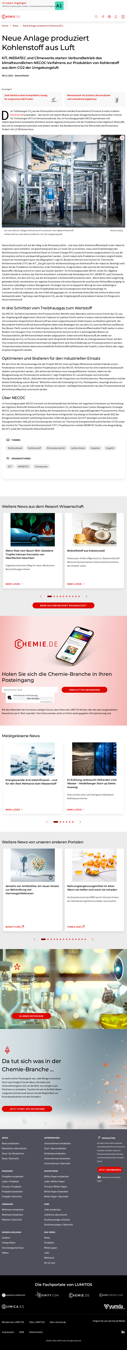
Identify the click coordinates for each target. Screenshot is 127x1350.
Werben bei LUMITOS (13, 1322)
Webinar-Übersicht (12, 1219)
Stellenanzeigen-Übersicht (58, 1224)
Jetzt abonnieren (110, 1169)
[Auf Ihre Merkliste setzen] (116, 17)
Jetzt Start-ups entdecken (27, 1108)
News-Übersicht (10, 1158)
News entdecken (10, 1143)
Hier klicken (33, 698)
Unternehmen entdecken (57, 1143)
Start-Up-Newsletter (13, 1153)
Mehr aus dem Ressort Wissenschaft (63, 605)
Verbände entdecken (55, 1153)
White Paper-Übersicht (56, 1196)
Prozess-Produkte (11, 1186)
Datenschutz (36, 1332)
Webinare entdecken (13, 1209)
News (47, 1237)
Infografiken (8, 1242)
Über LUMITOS (37, 1322)
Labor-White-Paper (54, 1181)
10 (79, 596)
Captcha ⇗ (46, 702)
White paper (50, 1247)
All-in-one (49, 1262)
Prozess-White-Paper (55, 1186)
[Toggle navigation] (123, 17)
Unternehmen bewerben (57, 1158)
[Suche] (96, 17)
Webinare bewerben (12, 1214)
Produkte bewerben (12, 1191)
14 (85, 939)
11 (76, 939)
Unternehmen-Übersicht (57, 1163)
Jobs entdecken (52, 1209)
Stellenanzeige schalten (57, 1219)
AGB (21, 1332)
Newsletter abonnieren (84, 689)
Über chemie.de (58, 1322)
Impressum (8, 1332)
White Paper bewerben (56, 1191)
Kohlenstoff (16, 114)
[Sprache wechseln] (109, 17)
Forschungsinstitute (13, 1247)
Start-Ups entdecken (55, 1148)
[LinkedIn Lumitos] (123, 1332)
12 (79, 939)
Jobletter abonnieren (55, 1214)
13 (82, 939)
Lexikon (6, 1237)
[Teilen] (103, 17)
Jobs (46, 1252)
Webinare (49, 1257)
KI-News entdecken (31, 1016)
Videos (5, 1252)
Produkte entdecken (12, 1176)
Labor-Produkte (10, 1181)
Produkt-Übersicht (12, 1196)
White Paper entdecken (56, 1176)
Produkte (49, 1242)
